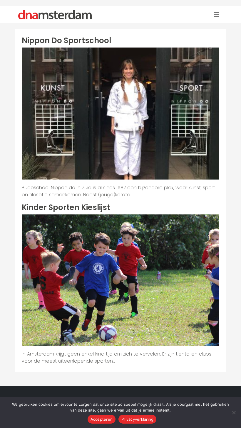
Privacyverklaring (137, 419)
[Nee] (234, 412)
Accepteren (102, 419)
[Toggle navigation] (216, 15)
